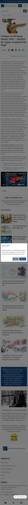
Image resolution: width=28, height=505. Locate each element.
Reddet (16, 259)
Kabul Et (22, 259)
